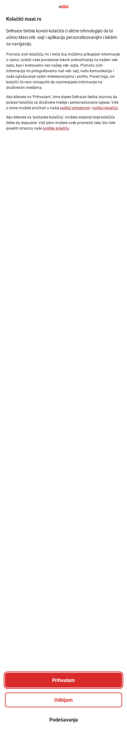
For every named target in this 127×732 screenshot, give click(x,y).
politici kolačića (105, 108)
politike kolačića (56, 128)
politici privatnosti (75, 108)
